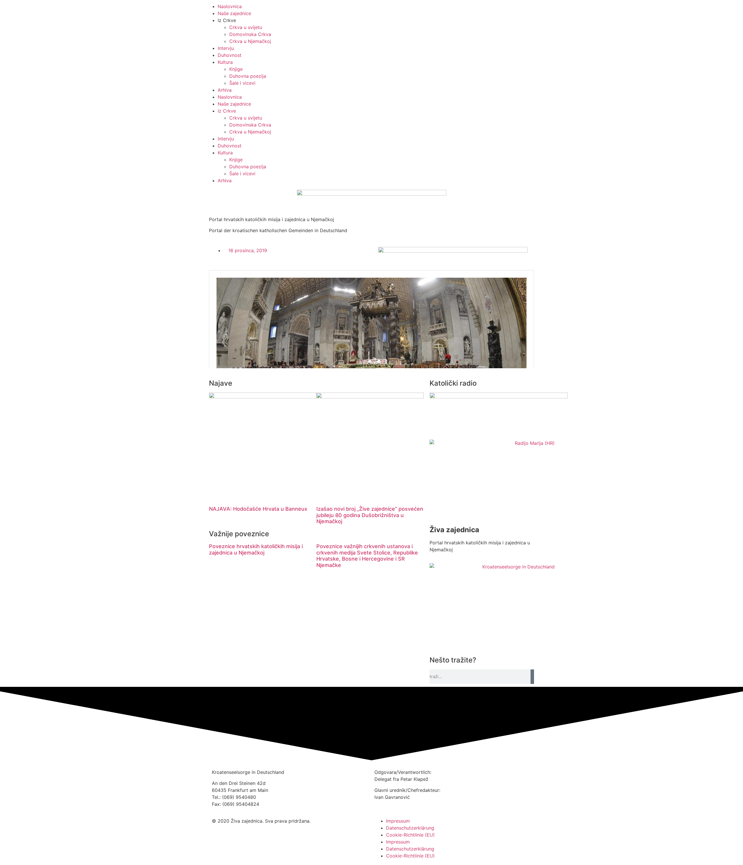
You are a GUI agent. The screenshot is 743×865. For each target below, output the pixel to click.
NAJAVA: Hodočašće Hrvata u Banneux (258, 509)
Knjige (236, 69)
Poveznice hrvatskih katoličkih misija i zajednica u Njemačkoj (256, 549)
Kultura (225, 62)
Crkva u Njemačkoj (250, 41)
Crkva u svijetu (245, 27)
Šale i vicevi (242, 83)
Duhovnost (229, 55)
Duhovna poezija (247, 76)
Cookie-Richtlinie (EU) (410, 835)
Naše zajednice (234, 13)
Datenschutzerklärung (410, 828)
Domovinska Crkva (250, 34)
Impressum (398, 821)
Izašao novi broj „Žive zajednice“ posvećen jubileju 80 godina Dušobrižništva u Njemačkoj (369, 515)
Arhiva (225, 90)
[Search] (532, 676)
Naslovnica (230, 6)
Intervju (226, 48)
